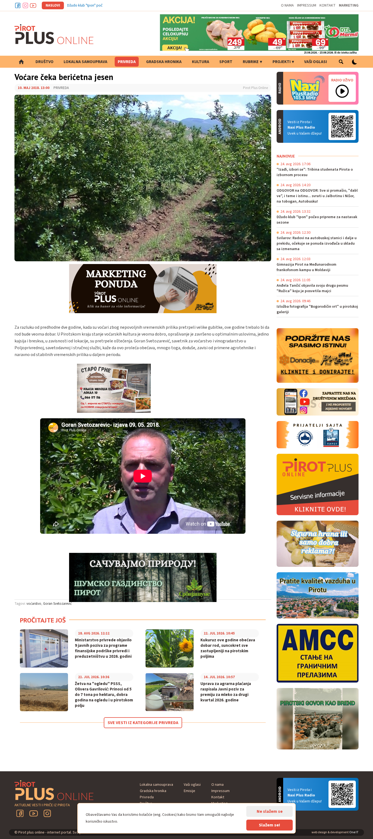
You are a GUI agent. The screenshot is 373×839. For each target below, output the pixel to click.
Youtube (33, 5)
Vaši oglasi (315, 62)
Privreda (127, 62)
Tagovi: (20, 603)
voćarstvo (33, 603)
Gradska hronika (164, 62)
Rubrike (251, 62)
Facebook (17, 5)
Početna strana (21, 62)
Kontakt (327, 5)
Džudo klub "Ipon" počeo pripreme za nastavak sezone (111, 5)
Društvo (44, 62)
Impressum (306, 5)
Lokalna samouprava (85, 62)
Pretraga (341, 62)
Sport (225, 62)
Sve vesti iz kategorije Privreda (143, 723)
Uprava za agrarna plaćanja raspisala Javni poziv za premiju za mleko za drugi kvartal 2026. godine (225, 692)
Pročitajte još (43, 620)
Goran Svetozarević (57, 603)
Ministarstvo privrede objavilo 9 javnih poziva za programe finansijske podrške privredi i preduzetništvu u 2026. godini (103, 648)
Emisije (189, 791)
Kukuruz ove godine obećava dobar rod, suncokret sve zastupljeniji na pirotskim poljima (227, 648)
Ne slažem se (270, 811)
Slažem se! (269, 825)
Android (342, 126)
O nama (287, 5)
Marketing (349, 5)
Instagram (25, 5)
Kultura (200, 62)
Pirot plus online (54, 34)
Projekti (282, 62)
